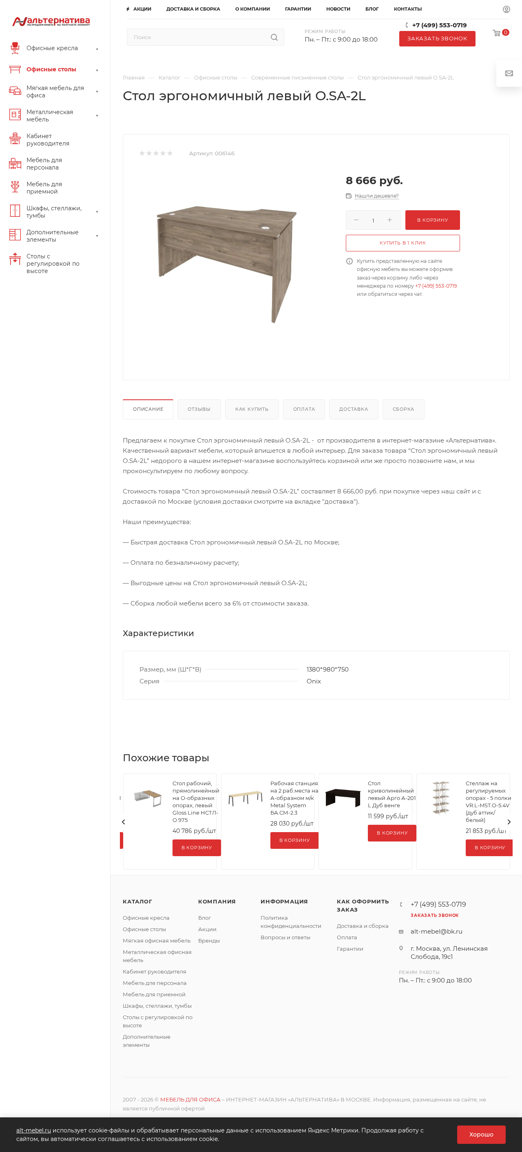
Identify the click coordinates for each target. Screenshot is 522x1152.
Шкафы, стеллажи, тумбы (157, 1005)
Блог (204, 917)
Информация (284, 901)
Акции (207, 929)
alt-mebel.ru (33, 1130)
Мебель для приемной (154, 994)
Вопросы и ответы (285, 937)
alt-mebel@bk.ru (436, 931)
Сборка (404, 409)
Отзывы (199, 409)
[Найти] (274, 37)
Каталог (138, 901)
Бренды (209, 940)
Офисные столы (144, 929)
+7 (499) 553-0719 (439, 25)
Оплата (304, 409)
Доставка (353, 409)
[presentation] (123, 822)
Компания (217, 901)
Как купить (252, 409)
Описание (148, 409)
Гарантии (350, 948)
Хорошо (481, 1134)
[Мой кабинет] (506, 9)
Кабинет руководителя (154, 971)
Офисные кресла (146, 917)
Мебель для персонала (155, 983)
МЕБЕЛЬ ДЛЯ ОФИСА (190, 1099)
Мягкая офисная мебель (156, 940)
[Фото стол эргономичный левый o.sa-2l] (226, 260)
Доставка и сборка (363, 926)
